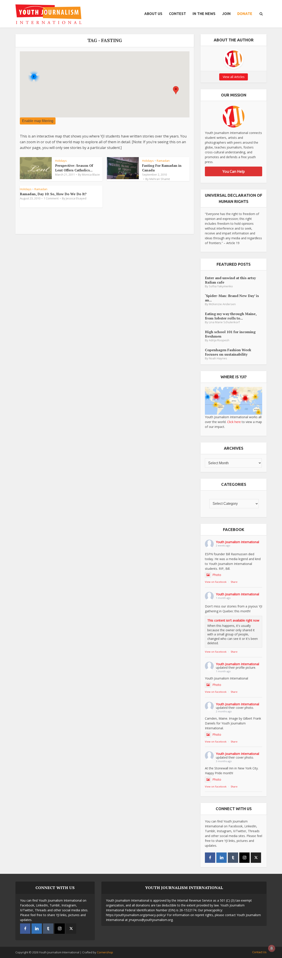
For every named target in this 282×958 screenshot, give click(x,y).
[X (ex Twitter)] (256, 857)
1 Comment (51, 198)
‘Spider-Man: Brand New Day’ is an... (232, 297)
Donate (244, 14)
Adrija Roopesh (219, 340)
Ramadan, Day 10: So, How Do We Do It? (53, 194)
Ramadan (163, 161)
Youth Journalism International (237, 542)
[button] (176, 90)
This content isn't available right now (233, 620)
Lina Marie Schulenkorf (224, 322)
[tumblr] (233, 857)
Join (226, 14)
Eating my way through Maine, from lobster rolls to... (230, 315)
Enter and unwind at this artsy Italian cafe (230, 279)
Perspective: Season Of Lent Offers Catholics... (74, 167)
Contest (177, 14)
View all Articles (234, 77)
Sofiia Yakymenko (221, 286)
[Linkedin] (221, 857)
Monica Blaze (91, 174)
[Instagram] (244, 857)
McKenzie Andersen (222, 304)
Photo (216, 575)
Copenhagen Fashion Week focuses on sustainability (228, 351)
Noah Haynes (218, 358)
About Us (153, 14)
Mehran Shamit (159, 179)
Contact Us (259, 952)
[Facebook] (210, 857)
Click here (234, 422)
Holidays (61, 161)
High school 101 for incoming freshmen (230, 333)
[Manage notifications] (271, 948)
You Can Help (234, 171)
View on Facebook (215, 581)
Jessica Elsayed (76, 198)
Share (234, 581)
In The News (204, 14)
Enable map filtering (37, 121)
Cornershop (105, 952)
